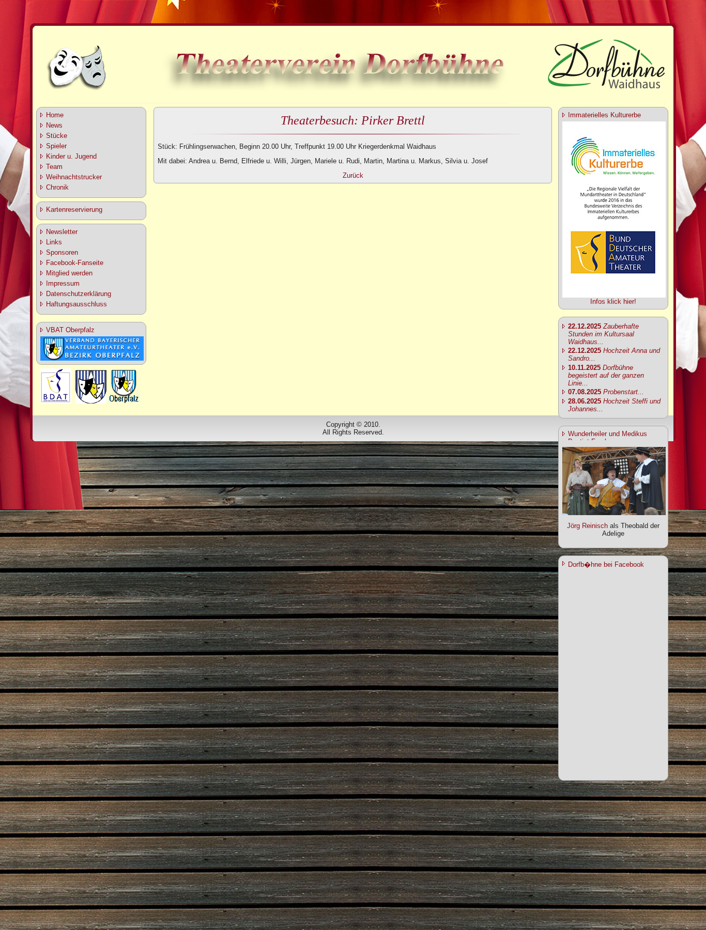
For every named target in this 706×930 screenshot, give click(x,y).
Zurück (353, 175)
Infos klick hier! (613, 301)
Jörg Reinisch (587, 526)
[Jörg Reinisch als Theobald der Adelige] (614, 513)
